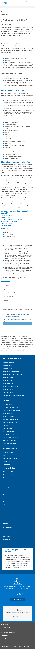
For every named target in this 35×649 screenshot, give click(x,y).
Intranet (5, 530)
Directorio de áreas (17, 599)
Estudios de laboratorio (9, 475)
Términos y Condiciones (12, 316)
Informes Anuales (7, 505)
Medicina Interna (5, 217)
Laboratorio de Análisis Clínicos (10, 437)
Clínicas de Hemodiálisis (9, 416)
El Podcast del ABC (8, 472)
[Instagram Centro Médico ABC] (18, 594)
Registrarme (17, 616)
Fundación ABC (7, 539)
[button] (26, 2)
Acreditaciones (7, 499)
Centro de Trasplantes (8, 389)
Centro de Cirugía (7, 380)
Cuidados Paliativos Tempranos (10, 422)
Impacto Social (6, 461)
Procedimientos (7, 484)
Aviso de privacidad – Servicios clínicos (9, 630)
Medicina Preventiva (8, 404)
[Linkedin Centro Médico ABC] (13, 594)
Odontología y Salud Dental (10, 443)
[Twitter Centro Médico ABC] (20, 594)
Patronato (5, 514)
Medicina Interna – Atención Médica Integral (14, 395)
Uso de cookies (4, 635)
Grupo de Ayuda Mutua (8, 431)
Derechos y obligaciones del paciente (9, 638)
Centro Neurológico (8, 383)
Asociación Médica (7, 527)
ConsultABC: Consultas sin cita (10, 419)
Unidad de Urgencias (8, 392)
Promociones (6, 464)
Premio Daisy (6, 517)
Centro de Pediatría (6, 215)
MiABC (5, 533)
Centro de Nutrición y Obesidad (11, 371)
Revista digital (6, 487)
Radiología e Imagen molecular (10, 440)
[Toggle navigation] (31, 3)
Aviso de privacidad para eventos (8, 632)
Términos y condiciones (6, 624)
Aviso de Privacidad (22, 314)
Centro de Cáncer (6, 225)
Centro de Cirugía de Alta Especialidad (12, 219)
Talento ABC (6, 520)
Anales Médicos (7, 536)
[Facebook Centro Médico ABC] (15, 594)
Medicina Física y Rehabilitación (11, 407)
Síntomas (5, 490)
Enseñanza (6, 502)
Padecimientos (7, 481)
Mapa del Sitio (4, 640)
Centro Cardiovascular (8, 362)
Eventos (5, 478)
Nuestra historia (7, 511)
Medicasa (5, 425)
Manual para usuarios (8, 452)
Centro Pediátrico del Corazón (10, 386)
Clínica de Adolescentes (9, 413)
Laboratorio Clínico (6, 223)
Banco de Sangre (7, 428)
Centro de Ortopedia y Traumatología (12, 374)
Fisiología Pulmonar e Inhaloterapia (11, 410)
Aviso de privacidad (5, 627)
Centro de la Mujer (7, 368)
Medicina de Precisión (8, 434)
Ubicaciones (6, 455)
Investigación (6, 508)
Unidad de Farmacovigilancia (10, 458)
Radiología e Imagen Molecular (9, 221)
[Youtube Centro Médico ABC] (22, 594)
